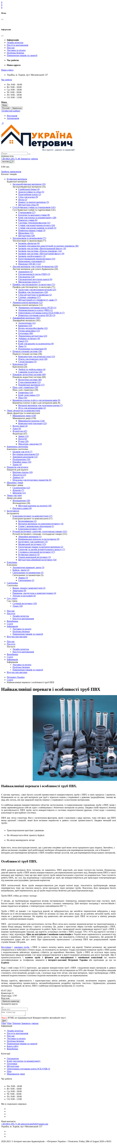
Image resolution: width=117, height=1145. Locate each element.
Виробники (12, 621)
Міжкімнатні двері (16, 1074)
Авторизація (13, 118)
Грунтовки (12, 1063)
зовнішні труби (21, 947)
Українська (17, 108)
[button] (7, 70)
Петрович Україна (16, 677)
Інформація (12, 626)
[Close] (2, 1007)
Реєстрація (12, 115)
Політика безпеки (15, 53)
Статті (10, 624)
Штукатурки (13, 1066)
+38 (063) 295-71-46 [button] (11, 1124)
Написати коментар (10, 1001)
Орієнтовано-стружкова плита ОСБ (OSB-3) (28, 1069)
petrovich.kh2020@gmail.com (34, 1124)
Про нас (11, 47)
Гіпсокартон (13, 1058)
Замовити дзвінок (29, 158)
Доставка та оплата (16, 50)
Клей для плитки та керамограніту (24, 1061)
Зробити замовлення (11, 171)
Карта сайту (13, 1046)
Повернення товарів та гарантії (22, 55)
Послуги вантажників (17, 45)
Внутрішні (6, 947)
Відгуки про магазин (17, 636)
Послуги (11, 613)
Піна (9, 1071)
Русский (5, 108)
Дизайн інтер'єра (15, 42)
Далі (4, 1021)
